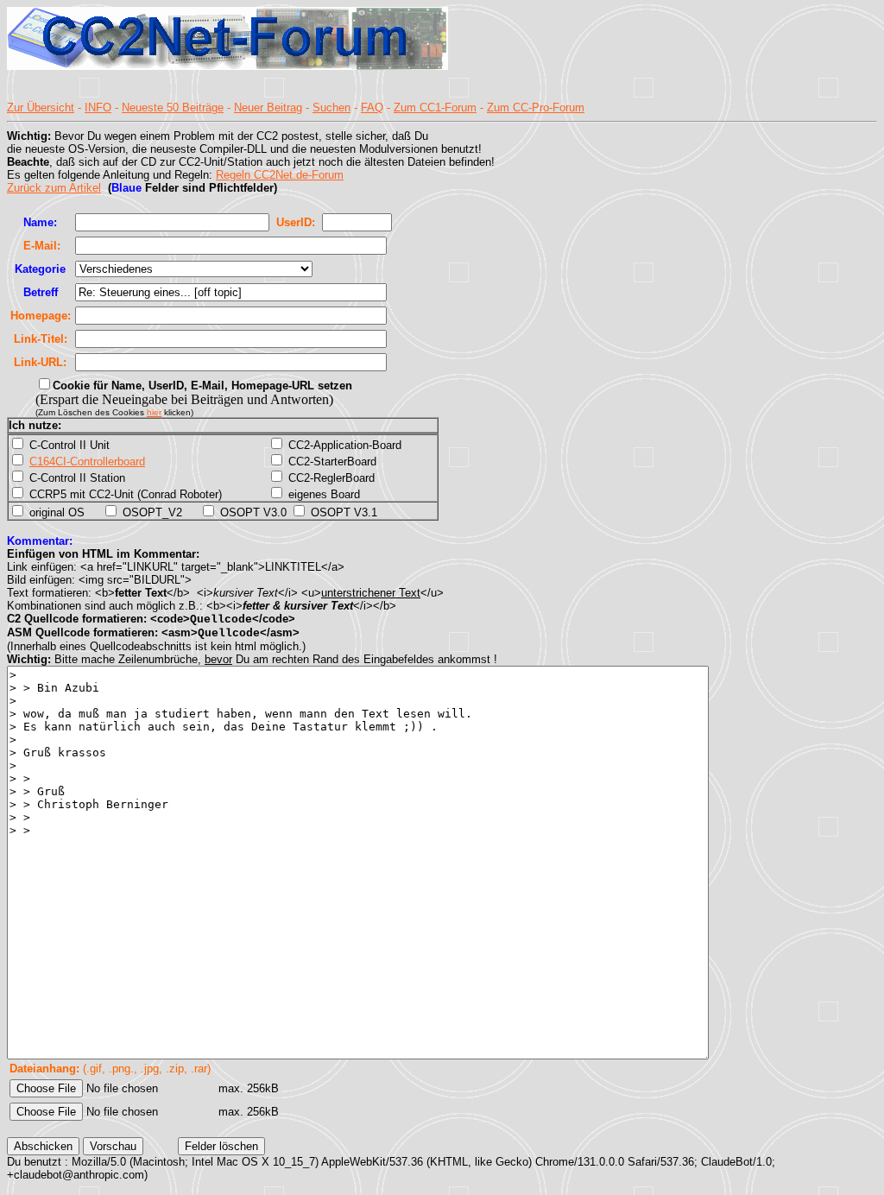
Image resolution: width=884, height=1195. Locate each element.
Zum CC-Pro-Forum (535, 107)
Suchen (331, 107)
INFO (98, 107)
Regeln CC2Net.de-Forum (280, 174)
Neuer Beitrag (268, 107)
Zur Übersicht (40, 107)
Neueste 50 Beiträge (173, 107)
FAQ (372, 107)
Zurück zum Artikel (54, 187)
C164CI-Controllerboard (87, 461)
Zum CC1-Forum (435, 107)
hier (154, 412)
